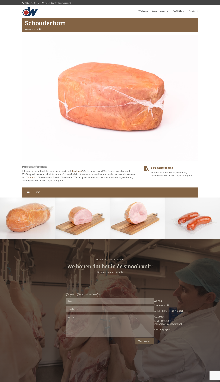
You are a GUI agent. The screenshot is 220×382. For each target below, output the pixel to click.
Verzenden (144, 341)
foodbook (77, 171)
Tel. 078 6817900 (162, 320)
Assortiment (158, 11)
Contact (193, 11)
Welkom (143, 11)
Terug (37, 191)
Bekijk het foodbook (162, 167)
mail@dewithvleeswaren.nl (168, 323)
